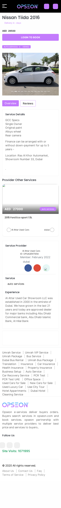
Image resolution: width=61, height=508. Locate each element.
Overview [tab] (10, 103)
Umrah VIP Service (37, 352)
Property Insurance (40, 367)
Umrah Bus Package (41, 360)
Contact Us (25, 470)
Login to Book (30, 37)
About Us (8, 470)
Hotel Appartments (14, 390)
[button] (6, 74)
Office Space (32, 379)
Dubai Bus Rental (13, 360)
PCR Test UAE (11, 379)
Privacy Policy (36, 474)
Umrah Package (12, 356)
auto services (48, 209)
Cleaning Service (12, 394)
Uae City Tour (36, 386)
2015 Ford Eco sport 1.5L (18, 217)
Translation (9, 364)
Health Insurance (13, 367)
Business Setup (12, 371)
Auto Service (34, 371)
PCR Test (40, 375)
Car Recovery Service (16, 375)
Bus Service (34, 356)
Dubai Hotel (38, 390)
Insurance (27, 364)
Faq (39, 470)
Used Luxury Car (13, 386)
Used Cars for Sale (14, 383)
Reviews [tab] (28, 103)
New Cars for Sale (41, 383)
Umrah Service (11, 352)
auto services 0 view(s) (16, 47)
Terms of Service (12, 474)
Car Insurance (46, 364)
